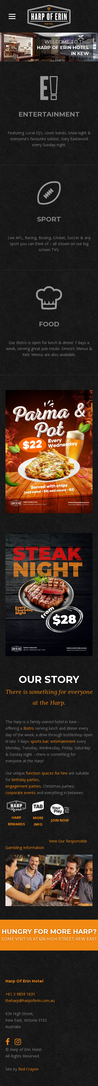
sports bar (39, 741)
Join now (60, 820)
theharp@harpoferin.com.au (30, 1000)
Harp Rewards (16, 820)
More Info (38, 821)
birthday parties (25, 779)
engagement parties (23, 786)
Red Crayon (28, 1069)
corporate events (20, 792)
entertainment (62, 741)
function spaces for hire (47, 773)
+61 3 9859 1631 (20, 994)
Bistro (28, 728)
